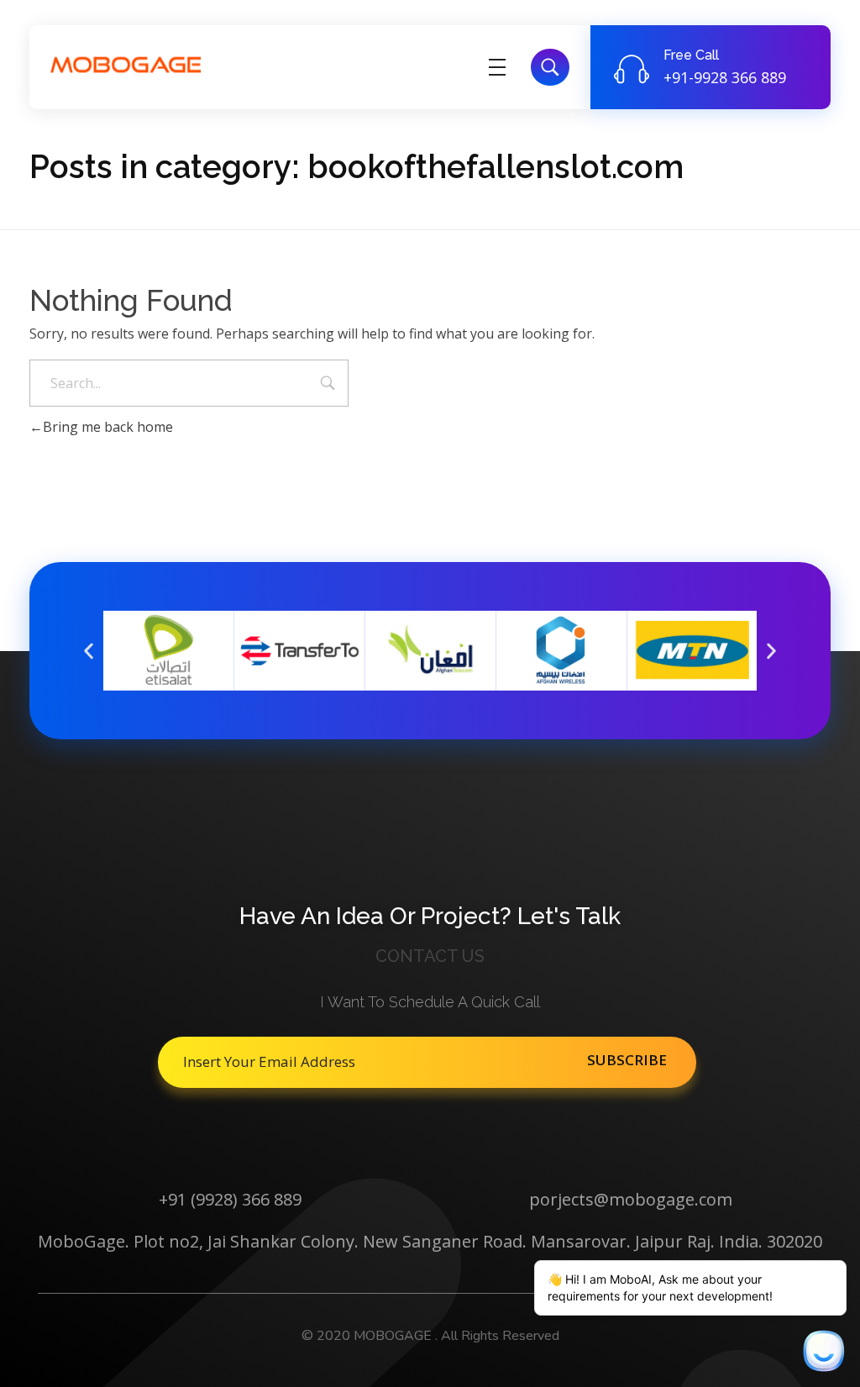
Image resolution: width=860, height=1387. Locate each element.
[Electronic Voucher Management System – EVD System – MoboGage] (126, 64)
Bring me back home (108, 427)
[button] (88, 650)
